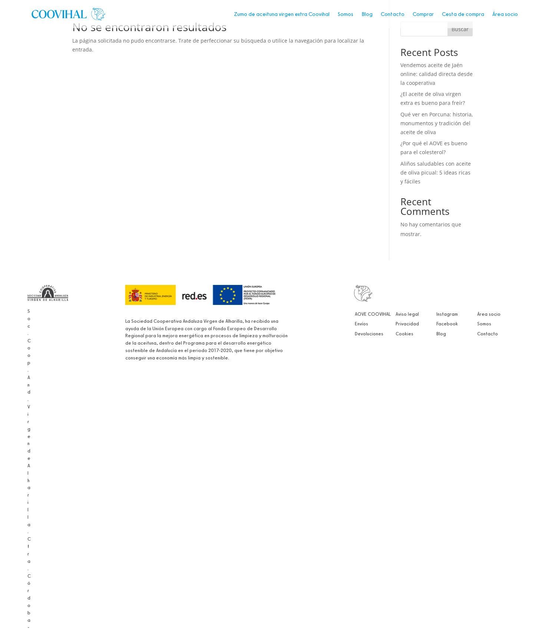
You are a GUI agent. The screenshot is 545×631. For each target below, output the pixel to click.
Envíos (361, 323)
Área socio (505, 14)
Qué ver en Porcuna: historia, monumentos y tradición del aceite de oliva (436, 123)
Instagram (447, 314)
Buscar (460, 29)
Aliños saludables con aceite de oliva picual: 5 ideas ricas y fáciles (435, 172)
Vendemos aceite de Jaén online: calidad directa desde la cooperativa (436, 74)
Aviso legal (407, 314)
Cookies (404, 333)
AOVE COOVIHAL (373, 314)
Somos (345, 14)
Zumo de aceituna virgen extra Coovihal (282, 14)
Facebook (447, 323)
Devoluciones (369, 333)
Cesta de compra (463, 14)
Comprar (423, 14)
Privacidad (407, 323)
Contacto (392, 14)
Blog (367, 14)
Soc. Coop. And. (29, 355)
